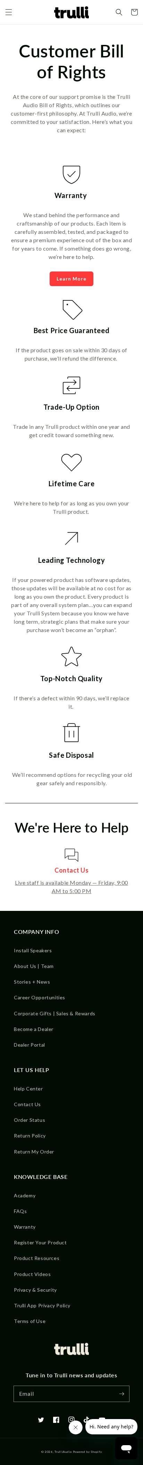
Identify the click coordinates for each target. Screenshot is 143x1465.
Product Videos (32, 1274)
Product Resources (36, 1258)
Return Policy (30, 1136)
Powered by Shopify (87, 1452)
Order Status (29, 1120)
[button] (8, 12)
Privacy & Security (35, 1290)
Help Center (28, 1089)
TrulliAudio (63, 1452)
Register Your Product (40, 1242)
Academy (24, 1195)
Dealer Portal (29, 1045)
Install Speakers (33, 950)
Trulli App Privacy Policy (42, 1305)
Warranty (25, 1227)
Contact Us (27, 1104)
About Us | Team (34, 966)
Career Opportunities (39, 997)
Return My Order (34, 1152)
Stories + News (32, 982)
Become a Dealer (33, 1029)
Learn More (71, 279)
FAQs (20, 1211)
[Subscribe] (121, 1393)
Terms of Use (29, 1321)
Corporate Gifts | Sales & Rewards (54, 1013)
